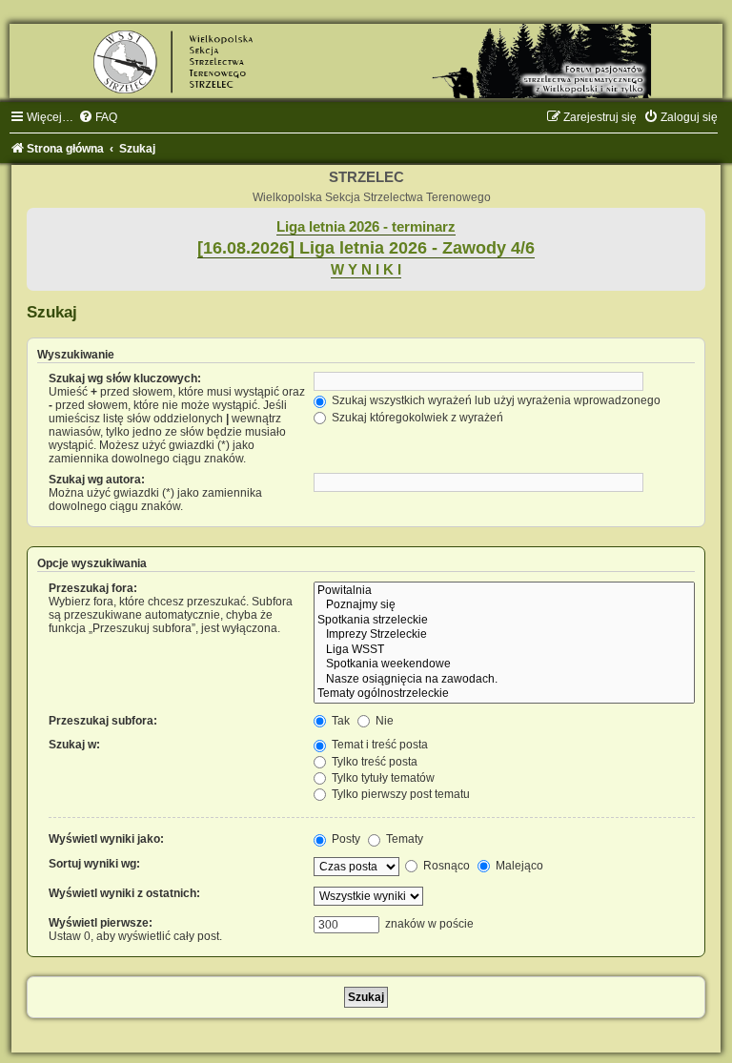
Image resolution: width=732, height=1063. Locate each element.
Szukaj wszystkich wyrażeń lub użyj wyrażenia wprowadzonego (495, 400)
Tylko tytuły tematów (382, 778)
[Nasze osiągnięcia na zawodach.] (504, 679)
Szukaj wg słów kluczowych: (125, 378)
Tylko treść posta (373, 761)
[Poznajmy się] (504, 605)
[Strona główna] (366, 61)
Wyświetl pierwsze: (100, 923)
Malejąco (518, 865)
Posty (344, 839)
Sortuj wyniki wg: (94, 863)
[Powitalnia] (504, 591)
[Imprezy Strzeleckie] (504, 635)
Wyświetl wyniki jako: (106, 839)
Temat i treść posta (378, 744)
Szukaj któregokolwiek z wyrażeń (416, 417)
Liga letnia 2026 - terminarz (366, 227)
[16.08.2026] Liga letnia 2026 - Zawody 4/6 (366, 247)
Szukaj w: (74, 744)
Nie (383, 720)
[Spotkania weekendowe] (504, 664)
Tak (339, 720)
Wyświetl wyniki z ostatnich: (124, 893)
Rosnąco (445, 865)
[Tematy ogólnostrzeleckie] (504, 694)
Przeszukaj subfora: (103, 720)
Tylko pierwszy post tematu (399, 794)
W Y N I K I (366, 269)
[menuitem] (97, 117)
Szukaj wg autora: (97, 479)
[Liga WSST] (504, 650)
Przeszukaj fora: (93, 588)
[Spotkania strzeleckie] (504, 620)
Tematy (403, 839)
